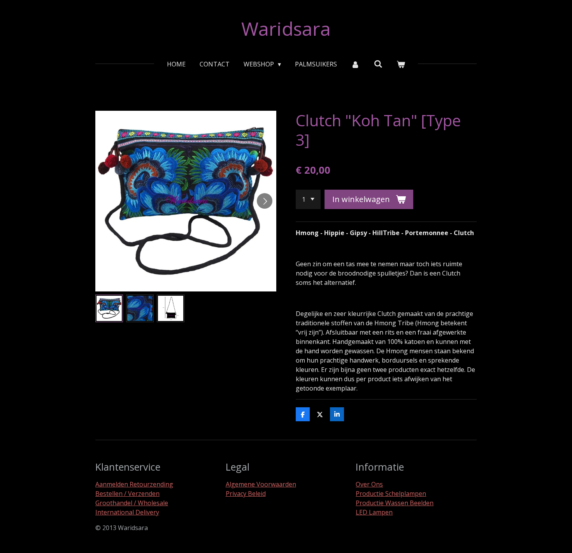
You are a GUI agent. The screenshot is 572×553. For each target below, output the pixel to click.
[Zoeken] (378, 64)
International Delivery (127, 512)
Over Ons (369, 484)
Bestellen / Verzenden (127, 493)
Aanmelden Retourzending (134, 484)
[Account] (355, 64)
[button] (109, 308)
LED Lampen (374, 512)
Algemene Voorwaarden (261, 484)
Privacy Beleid (246, 493)
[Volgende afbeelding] (264, 201)
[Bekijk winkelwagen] (400, 64)
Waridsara (286, 28)
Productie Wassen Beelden (394, 503)
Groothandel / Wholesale (131, 503)
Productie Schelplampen (391, 493)
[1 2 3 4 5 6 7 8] (308, 199)
